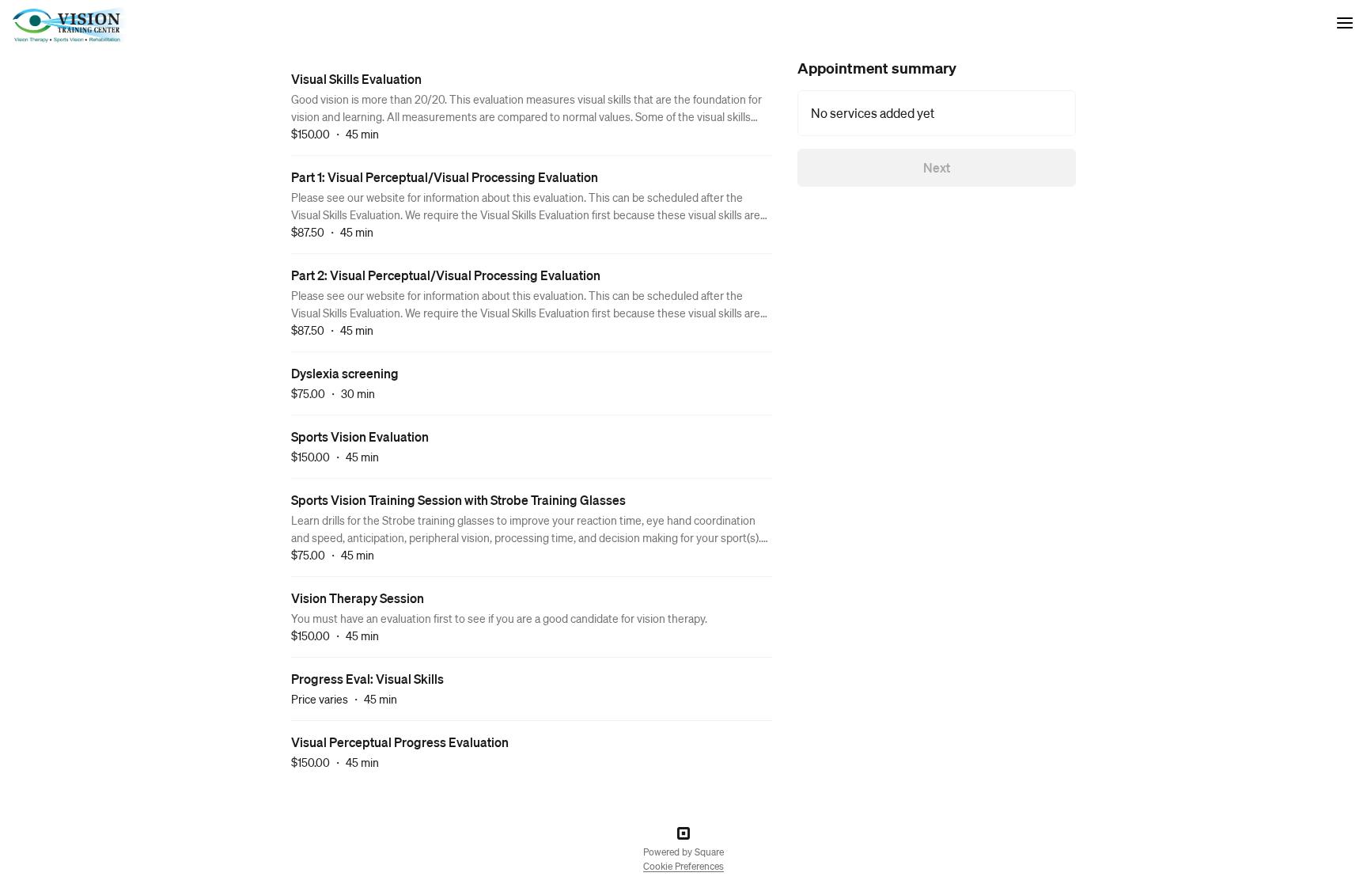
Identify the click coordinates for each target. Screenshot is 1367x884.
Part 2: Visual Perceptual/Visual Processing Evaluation (445, 275)
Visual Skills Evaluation (356, 78)
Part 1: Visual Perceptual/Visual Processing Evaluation (444, 177)
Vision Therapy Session (357, 598)
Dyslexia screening (345, 373)
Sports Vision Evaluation (360, 436)
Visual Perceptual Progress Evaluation (400, 742)
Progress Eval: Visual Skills (367, 678)
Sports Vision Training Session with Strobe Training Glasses (458, 499)
